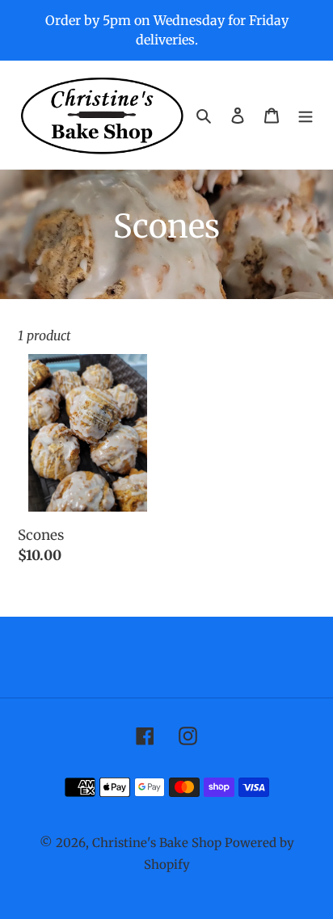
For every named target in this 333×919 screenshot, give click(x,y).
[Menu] (305, 114)
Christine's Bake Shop (156, 842)
